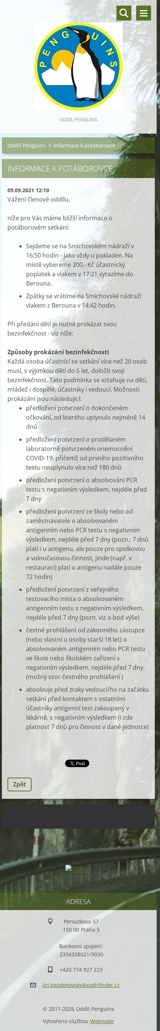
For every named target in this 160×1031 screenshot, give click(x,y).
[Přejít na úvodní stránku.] (78, 57)
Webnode (102, 1021)
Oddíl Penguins (26, 145)
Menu (143, 13)
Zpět (19, 784)
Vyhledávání (123, 13)
